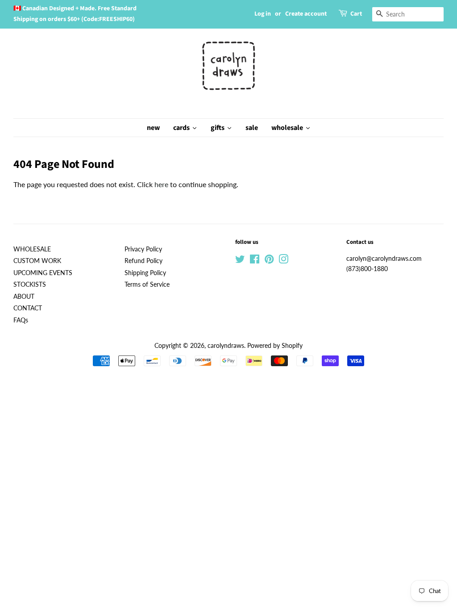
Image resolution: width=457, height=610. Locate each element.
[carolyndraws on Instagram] (283, 260)
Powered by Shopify (275, 345)
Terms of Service (147, 284)
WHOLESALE (32, 249)
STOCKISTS (29, 284)
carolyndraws (226, 345)
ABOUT (23, 296)
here (161, 184)
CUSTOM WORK (37, 260)
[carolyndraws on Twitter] (240, 260)
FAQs (20, 320)
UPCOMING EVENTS (42, 272)
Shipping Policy (145, 272)
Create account (306, 13)
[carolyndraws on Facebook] (254, 260)
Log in (262, 13)
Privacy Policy (143, 249)
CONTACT (27, 308)
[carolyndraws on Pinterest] (269, 260)
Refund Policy (143, 260)
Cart (356, 13)
